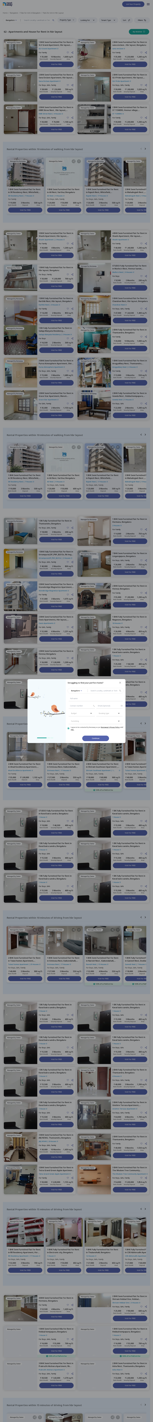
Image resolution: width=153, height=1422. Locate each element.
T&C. (72, 730)
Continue (95, 738)
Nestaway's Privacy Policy (110, 727)
